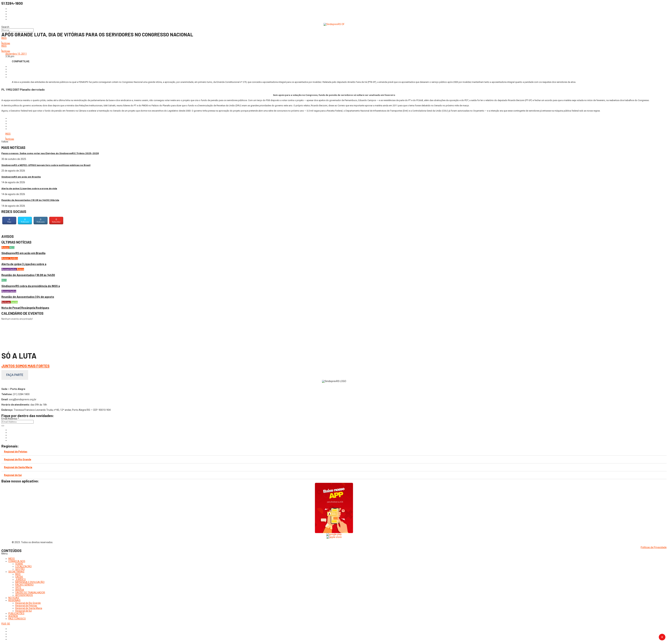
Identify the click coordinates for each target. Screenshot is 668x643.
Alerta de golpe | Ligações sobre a (23, 264)
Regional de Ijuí (13, 475)
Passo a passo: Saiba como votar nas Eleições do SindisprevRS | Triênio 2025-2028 (50, 153)
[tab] (334, 452)
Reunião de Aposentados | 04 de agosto (27, 296)
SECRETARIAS (16, 571)
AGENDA (13, 616)
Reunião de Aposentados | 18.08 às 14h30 (28, 275)
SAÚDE (19, 576)
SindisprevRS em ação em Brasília (21, 176)
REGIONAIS (14, 600)
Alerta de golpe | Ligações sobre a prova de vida (29, 188)
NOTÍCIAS (13, 597)
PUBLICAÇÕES (16, 613)
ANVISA (19, 590)
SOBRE (19, 563)
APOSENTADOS (24, 595)
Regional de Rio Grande (17, 459)
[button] (334, 553)
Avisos (5, 247)
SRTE (18, 587)
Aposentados (9, 269)
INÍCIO (11, 558)
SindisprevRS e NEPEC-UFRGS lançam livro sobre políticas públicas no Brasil (45, 165)
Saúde (14, 302)
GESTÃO (20, 569)
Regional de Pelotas (15, 451)
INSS (4, 38)
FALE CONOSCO (17, 618)
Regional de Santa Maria (18, 467)
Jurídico (13, 258)
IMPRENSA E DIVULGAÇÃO (30, 582)
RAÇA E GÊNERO (24, 584)
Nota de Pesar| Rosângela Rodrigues (25, 307)
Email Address (10, 418)
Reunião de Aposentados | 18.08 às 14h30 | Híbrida (30, 200)
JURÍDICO (20, 579)
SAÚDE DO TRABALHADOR (30, 592)
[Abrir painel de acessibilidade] (662, 637)
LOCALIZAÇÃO (23, 566)
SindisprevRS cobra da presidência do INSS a (30, 286)
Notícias (5, 43)
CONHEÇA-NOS (16, 561)
